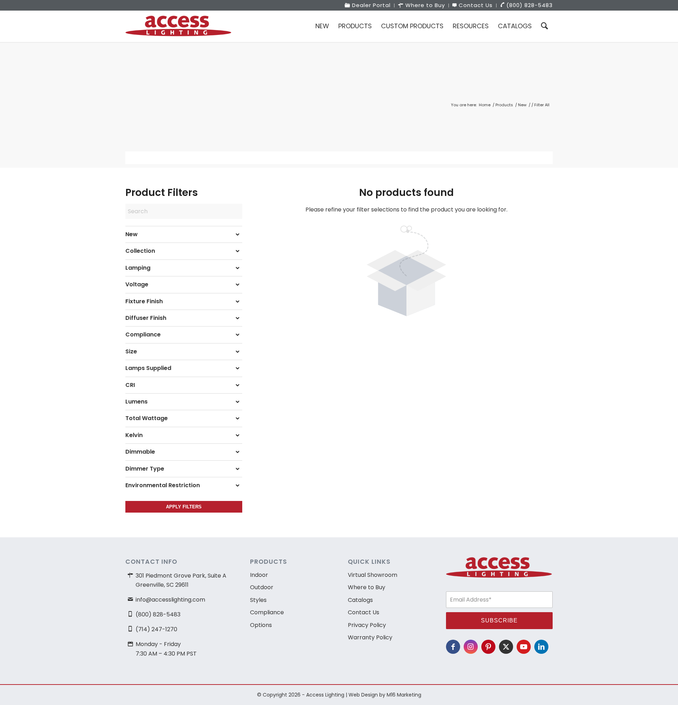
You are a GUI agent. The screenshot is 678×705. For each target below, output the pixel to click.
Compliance (267, 612)
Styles (258, 600)
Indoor (259, 575)
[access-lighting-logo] (178, 26)
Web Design (363, 694)
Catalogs (360, 600)
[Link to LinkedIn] (541, 647)
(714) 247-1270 (156, 629)
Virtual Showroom (372, 575)
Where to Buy (366, 587)
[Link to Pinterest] (488, 647)
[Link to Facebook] (453, 647)
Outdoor (261, 587)
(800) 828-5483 (158, 614)
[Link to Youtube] (524, 647)
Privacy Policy (367, 625)
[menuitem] (367, 5)
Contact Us (363, 612)
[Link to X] (506, 647)
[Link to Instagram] (471, 647)
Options (261, 625)
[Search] (544, 26)
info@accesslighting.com (170, 600)
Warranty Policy (370, 637)
